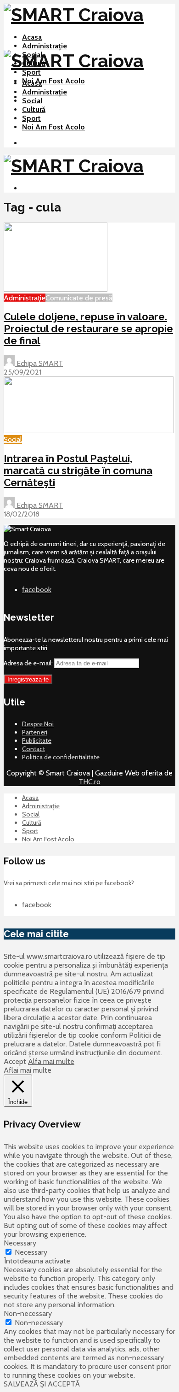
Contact (33, 749)
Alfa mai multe (51, 1061)
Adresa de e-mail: (29, 663)
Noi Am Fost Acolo (53, 80)
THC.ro (89, 781)
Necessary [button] (20, 1243)
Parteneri (34, 732)
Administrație (44, 45)
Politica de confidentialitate (61, 757)
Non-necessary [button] (28, 1313)
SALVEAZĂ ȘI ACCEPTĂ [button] (42, 1384)
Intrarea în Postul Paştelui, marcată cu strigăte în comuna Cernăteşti (78, 470)
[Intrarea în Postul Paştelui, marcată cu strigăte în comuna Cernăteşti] (88, 430)
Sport (31, 72)
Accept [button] (15, 1061)
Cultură (33, 109)
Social (32, 100)
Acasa (32, 37)
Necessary (31, 1252)
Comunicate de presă (78, 298)
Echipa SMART (39, 363)
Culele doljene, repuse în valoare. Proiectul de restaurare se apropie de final (88, 329)
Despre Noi (38, 724)
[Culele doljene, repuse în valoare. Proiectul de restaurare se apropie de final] (55, 289)
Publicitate (36, 740)
